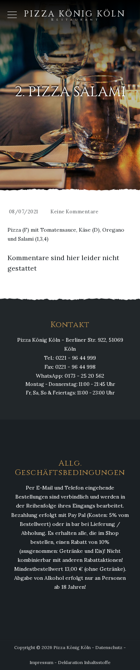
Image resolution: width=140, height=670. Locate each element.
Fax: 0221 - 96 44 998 (70, 366)
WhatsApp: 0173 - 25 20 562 (70, 375)
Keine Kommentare (74, 211)
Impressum (41, 662)
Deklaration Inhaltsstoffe (84, 662)
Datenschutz (108, 647)
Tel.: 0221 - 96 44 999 (70, 357)
